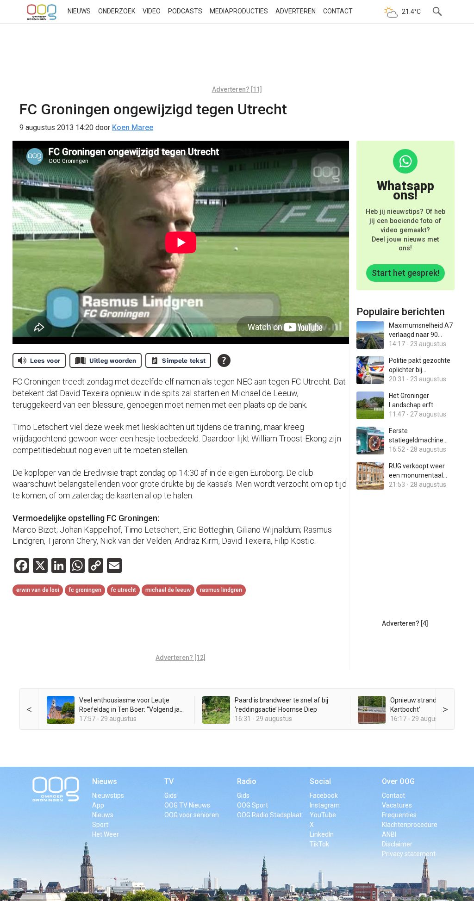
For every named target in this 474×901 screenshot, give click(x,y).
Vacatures (397, 805)
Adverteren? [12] (181, 657)
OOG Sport (252, 805)
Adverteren (295, 11)
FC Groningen (85, 590)
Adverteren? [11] (237, 89)
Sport (100, 824)
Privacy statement (409, 854)
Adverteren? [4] (405, 623)
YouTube (323, 815)
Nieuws (79, 11)
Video (152, 11)
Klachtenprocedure (409, 824)
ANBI (389, 834)
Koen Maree (132, 127)
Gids (170, 795)
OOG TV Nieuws (187, 805)
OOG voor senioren (191, 815)
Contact (338, 11)
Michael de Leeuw (168, 590)
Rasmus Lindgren (221, 590)
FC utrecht (123, 590)
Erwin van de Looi (37, 590)
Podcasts (185, 11)
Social (320, 781)
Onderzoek (116, 11)
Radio (246, 781)
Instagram (325, 805)
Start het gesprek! (405, 273)
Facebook (324, 795)
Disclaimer (397, 844)
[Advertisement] (237, 58)
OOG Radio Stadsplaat (269, 815)
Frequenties (399, 815)
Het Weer (105, 834)
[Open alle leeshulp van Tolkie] (224, 360)
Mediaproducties (239, 11)
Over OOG (398, 781)
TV (169, 781)
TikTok (319, 844)
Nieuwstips (108, 795)
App (98, 805)
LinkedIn (322, 834)
